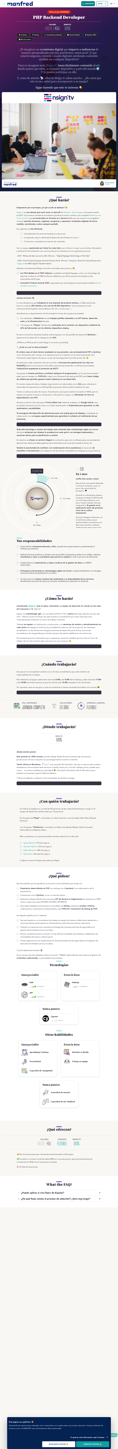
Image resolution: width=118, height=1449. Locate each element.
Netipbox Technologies (73, 212)
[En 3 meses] (60, 498)
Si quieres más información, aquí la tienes (87, 1437)
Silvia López (109, 183)
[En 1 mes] (49, 478)
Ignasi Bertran (29, 843)
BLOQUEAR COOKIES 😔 (58, 1444)
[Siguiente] (82, 469)
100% (67, 28)
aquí (46, 764)
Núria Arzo (28, 854)
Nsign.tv (51, 65)
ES (111, 4)
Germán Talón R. (30, 846)
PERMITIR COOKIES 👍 (93, 1444)
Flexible (62, 1143)
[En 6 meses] (37, 522)
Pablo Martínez (30, 850)
